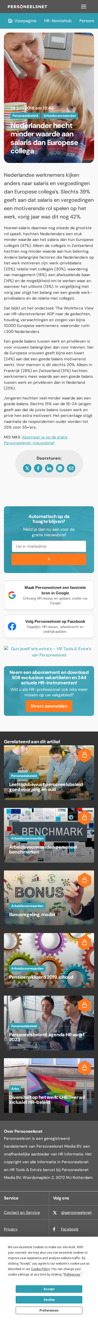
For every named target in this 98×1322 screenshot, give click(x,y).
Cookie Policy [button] (40, 1269)
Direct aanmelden (49, 706)
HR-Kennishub (58, 20)
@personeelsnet (76, 1212)
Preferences (49, 1310)
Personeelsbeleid (25, 116)
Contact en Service (22, 1212)
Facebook (70, 1229)
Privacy (11, 1229)
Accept (49, 1289)
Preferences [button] (72, 1274)
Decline (49, 1300)
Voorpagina (25, 20)
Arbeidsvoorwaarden (60, 116)
